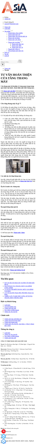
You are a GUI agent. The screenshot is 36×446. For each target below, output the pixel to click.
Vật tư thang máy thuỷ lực (15, 51)
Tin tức (6, 54)
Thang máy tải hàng (14, 38)
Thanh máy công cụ (14, 49)
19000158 (7, 19)
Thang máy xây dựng (14, 39)
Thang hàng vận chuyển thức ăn (17, 36)
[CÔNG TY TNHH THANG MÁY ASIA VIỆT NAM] (14, 14)
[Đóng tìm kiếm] (3, 64)
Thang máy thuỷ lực (18, 44)
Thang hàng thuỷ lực (14, 34)
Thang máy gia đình (14, 42)
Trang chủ (7, 27)
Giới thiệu (7, 28)
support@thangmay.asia (11, 24)
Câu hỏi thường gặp (10, 307)
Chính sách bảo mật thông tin (13, 319)
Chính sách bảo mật (10, 308)
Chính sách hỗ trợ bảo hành (12, 320)
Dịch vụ (6, 52)
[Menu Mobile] (1, 59)
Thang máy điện (16, 46)
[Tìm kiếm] (20, 61)
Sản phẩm (7, 31)
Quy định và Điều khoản (11, 310)
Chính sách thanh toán (10, 322)
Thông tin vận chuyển (10, 312)
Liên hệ (6, 56)
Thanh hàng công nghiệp (15, 33)
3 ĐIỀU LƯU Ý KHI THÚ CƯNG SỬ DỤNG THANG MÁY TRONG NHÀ (18, 297)
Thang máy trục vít (17, 47)
